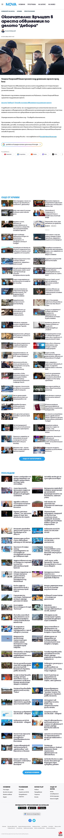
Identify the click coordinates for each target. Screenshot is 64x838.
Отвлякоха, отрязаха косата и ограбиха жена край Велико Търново (21, 324)
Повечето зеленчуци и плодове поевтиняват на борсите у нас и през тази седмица (53, 667)
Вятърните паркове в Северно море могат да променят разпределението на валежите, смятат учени (53, 492)
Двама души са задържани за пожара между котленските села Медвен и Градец (52, 640)
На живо (51, 4)
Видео (5, 797)
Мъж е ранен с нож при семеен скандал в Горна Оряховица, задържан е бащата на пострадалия (53, 237)
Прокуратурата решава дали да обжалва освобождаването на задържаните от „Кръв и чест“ (53, 271)
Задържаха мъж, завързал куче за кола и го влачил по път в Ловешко (21, 335)
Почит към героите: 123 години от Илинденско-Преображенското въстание (22, 737)
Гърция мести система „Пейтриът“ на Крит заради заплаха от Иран (23, 598)
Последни (6, 789)
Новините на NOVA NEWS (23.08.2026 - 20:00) (52, 530)
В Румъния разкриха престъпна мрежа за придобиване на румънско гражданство (53, 407)
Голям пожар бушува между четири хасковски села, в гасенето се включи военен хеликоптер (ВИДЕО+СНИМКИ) (22, 679)
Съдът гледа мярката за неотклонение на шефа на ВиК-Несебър (21, 281)
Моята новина (7, 794)
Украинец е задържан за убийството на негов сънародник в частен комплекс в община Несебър (21, 440)
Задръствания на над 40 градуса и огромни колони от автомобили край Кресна (23, 564)
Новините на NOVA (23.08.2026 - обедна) (22, 721)
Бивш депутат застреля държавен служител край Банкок (21, 415)
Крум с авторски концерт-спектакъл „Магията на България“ (22, 761)
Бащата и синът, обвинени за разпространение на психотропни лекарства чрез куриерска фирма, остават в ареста (21, 226)
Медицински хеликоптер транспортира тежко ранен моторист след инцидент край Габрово (20, 642)
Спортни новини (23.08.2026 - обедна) (53, 712)
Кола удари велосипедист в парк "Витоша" (22, 607)
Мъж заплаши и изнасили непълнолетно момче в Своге (53, 397)
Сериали (37, 794)
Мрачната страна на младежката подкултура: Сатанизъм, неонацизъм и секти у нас (53, 203)
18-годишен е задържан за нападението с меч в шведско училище (22, 629)
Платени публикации (50, 828)
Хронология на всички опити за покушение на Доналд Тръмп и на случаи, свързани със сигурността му (21, 365)
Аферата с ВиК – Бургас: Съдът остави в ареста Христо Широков (21, 449)
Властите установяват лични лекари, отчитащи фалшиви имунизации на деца (53, 550)
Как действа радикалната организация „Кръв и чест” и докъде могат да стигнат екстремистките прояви (22, 271)
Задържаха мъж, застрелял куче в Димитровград (18, 301)
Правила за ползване (28, 828)
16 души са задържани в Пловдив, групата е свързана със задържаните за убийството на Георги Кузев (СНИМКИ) (52, 314)
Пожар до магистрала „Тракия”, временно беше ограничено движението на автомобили (53, 750)
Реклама (4, 826)
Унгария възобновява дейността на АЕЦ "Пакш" (22, 690)
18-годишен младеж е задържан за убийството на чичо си (53, 449)
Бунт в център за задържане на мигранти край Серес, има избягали (52, 677)
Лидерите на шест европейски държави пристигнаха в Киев (22, 702)
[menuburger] (2, 4)
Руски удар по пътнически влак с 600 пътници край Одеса (21, 588)
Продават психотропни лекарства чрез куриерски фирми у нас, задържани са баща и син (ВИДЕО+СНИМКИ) (54, 251)
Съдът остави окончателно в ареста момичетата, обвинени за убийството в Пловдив (54, 355)
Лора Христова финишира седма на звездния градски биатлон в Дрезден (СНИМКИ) (22, 491)
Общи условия (58, 826)
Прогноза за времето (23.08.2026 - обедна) (23, 712)
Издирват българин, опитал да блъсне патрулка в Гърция (19, 406)
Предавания (38, 792)
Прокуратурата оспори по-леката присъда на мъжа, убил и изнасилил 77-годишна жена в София (53, 336)
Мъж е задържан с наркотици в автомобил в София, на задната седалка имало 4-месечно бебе (53, 365)
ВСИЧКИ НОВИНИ (32, 772)
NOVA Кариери (54, 796)
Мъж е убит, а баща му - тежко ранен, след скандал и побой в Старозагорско (53, 346)
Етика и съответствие (39, 828)
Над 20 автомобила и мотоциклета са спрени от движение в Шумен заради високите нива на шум (53, 724)
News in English (54, 798)
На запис (42, 4)
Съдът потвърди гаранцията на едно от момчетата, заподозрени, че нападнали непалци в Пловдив (20, 239)
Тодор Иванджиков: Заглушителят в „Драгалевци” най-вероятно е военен (22, 748)
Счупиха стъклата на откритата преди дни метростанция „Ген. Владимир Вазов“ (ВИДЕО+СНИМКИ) (20, 292)
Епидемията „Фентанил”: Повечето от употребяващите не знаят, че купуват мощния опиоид (53, 440)
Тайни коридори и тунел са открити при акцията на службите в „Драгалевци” (21, 202)
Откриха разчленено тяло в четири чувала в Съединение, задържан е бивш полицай (21, 261)
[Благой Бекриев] (3, 31)
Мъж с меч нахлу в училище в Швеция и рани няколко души (21, 212)
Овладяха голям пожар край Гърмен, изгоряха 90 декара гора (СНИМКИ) (52, 617)
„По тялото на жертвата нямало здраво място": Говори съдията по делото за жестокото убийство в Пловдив (54, 417)
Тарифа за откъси (36, 826)
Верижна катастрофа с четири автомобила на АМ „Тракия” (53, 608)
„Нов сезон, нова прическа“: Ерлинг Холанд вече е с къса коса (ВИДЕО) (52, 563)
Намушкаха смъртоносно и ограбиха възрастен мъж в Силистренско (21, 345)
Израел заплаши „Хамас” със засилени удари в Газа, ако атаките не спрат (22, 514)
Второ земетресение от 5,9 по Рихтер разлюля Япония (53, 587)
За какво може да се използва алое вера (52, 477)
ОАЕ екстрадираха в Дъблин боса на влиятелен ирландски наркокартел (21, 426)
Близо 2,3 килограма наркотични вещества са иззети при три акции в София (53, 302)
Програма (32, 4)
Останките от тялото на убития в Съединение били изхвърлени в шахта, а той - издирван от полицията (22, 250)
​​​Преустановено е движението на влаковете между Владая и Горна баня (52, 629)
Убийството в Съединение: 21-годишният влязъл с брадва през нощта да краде (52, 214)
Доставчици (44, 826)
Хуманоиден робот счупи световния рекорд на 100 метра (22, 540)
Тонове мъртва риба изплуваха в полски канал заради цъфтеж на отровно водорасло (53, 655)
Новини (22, 4)
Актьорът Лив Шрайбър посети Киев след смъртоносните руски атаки (51, 703)
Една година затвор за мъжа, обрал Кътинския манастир (53, 388)
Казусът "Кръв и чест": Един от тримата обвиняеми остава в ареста (52, 282)
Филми (36, 797)
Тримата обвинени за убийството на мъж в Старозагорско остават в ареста (53, 291)
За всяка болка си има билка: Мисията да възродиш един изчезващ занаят (53, 761)
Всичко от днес (8, 792)
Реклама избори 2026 (12, 826)
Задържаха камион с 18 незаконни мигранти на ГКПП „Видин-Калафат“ (21, 354)
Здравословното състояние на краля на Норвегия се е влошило (22, 504)
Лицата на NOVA (24, 792)
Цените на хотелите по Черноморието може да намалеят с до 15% (53, 736)
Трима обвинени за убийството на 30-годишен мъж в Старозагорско (19, 312)
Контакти (50, 826)
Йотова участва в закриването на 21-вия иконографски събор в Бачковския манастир (22, 618)
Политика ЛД (19, 828)
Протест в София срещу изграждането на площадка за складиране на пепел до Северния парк (22, 551)
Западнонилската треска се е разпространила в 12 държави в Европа (53, 574)
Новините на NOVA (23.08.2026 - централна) (52, 540)
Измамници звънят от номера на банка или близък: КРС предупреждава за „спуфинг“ (52, 326)
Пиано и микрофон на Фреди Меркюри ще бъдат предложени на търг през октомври (22, 480)
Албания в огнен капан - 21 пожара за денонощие (53, 597)
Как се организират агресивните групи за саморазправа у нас (20, 397)
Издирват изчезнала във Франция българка (53, 259)
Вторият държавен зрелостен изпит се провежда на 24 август (22, 531)
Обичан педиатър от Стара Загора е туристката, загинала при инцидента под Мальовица (22, 576)
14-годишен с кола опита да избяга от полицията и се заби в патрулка (21, 388)
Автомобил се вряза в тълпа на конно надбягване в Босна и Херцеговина (23, 654)
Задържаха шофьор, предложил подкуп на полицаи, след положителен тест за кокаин (52, 428)
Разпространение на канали (24, 826)
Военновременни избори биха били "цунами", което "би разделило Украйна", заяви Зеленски (52, 692)
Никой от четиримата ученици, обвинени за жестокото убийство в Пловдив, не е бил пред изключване (53, 377)
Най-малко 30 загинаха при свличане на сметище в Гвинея (53, 504)
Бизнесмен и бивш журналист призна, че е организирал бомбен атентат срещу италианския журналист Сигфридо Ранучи (21, 378)
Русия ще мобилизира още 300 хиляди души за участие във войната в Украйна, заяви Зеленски (22, 667)
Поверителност (11, 828)
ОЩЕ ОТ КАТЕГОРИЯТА (32, 459)
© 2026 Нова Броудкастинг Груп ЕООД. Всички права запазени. (15, 833)
